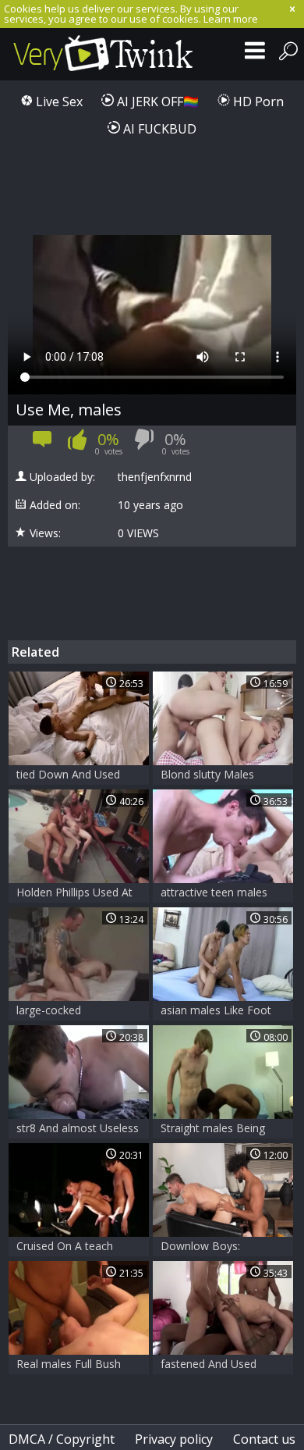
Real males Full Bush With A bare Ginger (68, 1365)
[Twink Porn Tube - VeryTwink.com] (103, 54)
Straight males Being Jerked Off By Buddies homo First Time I (215, 1129)
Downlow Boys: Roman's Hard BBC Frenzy (209, 1247)
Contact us (264, 1439)
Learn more (230, 19)
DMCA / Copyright (62, 1439)
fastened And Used (208, 1363)
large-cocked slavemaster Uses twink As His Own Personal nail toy (76, 1012)
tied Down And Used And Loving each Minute (77, 776)
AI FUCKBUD (158, 128)
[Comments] (42, 444)
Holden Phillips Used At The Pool (74, 894)
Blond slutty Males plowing (207, 776)
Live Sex (58, 101)
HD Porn (257, 101)
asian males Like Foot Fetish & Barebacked (216, 1012)
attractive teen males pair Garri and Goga (214, 894)
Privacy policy (174, 1439)
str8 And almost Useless (77, 1127)
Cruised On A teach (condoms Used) (64, 1247)
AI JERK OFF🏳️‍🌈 (156, 101)
